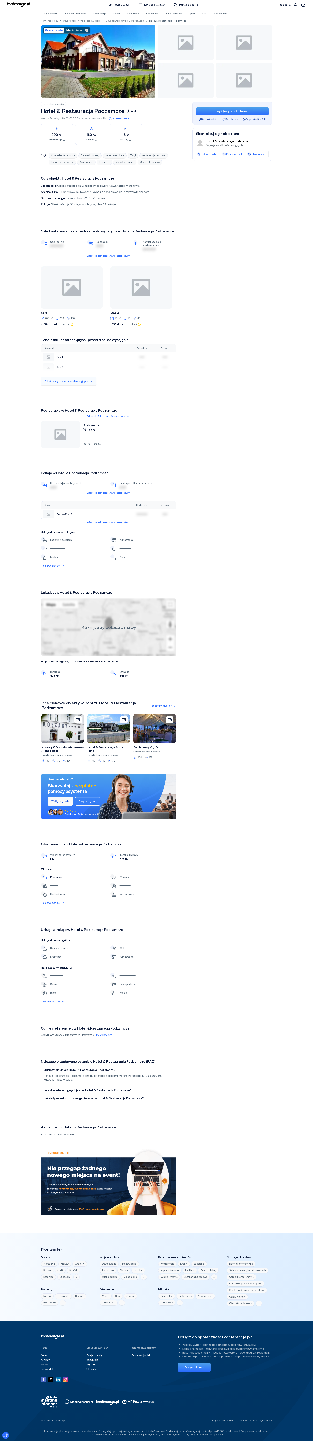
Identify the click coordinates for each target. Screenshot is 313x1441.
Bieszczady (49, 1302)
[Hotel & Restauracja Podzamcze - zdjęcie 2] (186, 42)
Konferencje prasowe (153, 155)
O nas (44, 1355)
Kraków (65, 1263)
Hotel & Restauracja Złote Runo (105, 749)
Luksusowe (167, 1302)
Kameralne (167, 1296)
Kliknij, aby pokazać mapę (108, 627)
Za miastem (108, 1302)
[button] (152, 5)
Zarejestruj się (94, 1355)
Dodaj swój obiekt (141, 1355)
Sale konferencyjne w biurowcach (247, 1270)
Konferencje (86, 162)
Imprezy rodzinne (114, 155)
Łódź (60, 1270)
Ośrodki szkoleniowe (240, 1303)
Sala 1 (45, 313)
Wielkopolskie (110, 1277)
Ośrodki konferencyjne (241, 1277)
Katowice (48, 1277)
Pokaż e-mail (234, 154)
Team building (208, 1270)
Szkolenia (199, 1263)
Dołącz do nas (194, 1367)
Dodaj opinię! (104, 1034)
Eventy (184, 1263)
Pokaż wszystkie (50, 565)
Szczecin (65, 1277)
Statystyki (91, 1369)
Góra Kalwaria (82, 118)
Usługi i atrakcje (173, 13)
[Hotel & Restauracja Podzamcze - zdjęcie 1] (98, 61)
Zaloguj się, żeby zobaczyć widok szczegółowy (108, 255)
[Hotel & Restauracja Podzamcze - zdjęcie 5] (244, 80)
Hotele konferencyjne (53, 104)
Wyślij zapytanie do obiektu (232, 111)
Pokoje (117, 13)
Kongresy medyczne (62, 162)
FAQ (204, 13)
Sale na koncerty (90, 155)
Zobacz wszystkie (161, 705)
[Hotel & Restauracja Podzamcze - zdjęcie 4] (186, 80)
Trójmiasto (63, 1296)
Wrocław (79, 1263)
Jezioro (130, 1296)
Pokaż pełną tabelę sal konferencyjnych (66, 381)
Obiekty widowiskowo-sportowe (247, 1290)
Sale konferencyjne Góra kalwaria (125, 20)
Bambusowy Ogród (146, 747)
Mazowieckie (129, 1263)
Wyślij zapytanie (60, 801)
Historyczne (185, 1296)
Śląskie (124, 1270)
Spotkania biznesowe (195, 1277)
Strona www (259, 154)
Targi (133, 155)
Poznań (47, 1270)
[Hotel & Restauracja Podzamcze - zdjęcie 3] (244, 42)
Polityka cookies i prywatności (256, 1420)
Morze (105, 1296)
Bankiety (189, 1270)
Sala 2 (114, 313)
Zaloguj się (92, 1360)
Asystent (91, 1364)
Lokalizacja (133, 13)
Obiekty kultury (237, 1296)
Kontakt (45, 1364)
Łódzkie (138, 1270)
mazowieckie (99, 118)
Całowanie (139, 751)
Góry (117, 1296)
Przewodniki (47, 1369)
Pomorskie (108, 1270)
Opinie (192, 13)
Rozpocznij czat (88, 801)
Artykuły (45, 1360)
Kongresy (104, 162)
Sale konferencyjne (75, 13)
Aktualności (220, 13)
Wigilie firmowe (169, 1277)
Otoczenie (152, 13)
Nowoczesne (205, 1296)
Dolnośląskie (109, 1263)
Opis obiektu (51, 13)
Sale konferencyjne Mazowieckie (82, 20)
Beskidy (79, 1296)
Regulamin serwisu (222, 1420)
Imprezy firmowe (170, 1270)
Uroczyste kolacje (150, 162)
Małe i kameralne (125, 162)
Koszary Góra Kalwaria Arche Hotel (57, 749)
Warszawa (49, 1263)
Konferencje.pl (49, 20)
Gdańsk (73, 1270)
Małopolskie (130, 1277)
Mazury (47, 1296)
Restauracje (99, 13)
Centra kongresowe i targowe (245, 1283)
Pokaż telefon (209, 154)
